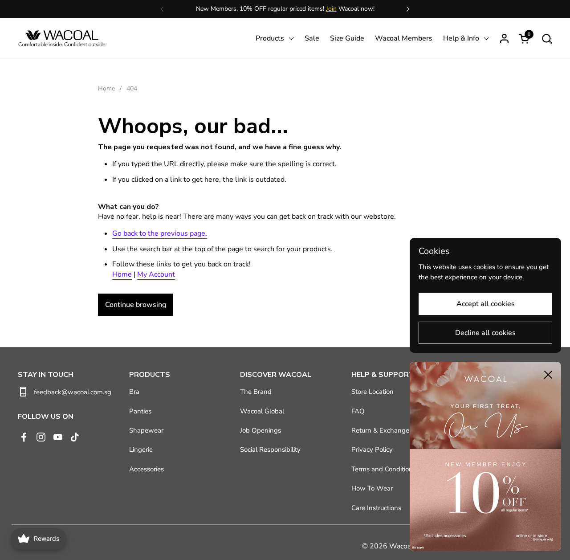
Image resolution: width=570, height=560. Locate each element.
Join (331, 8)
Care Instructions (376, 507)
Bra (134, 391)
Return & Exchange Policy (390, 430)
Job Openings (260, 430)
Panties (140, 411)
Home (122, 274)
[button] (546, 38)
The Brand (256, 391)
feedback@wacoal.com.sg (72, 392)
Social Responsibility (270, 449)
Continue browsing (135, 305)
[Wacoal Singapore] (62, 38)
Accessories (146, 469)
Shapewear (146, 430)
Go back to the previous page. (159, 233)
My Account (156, 274)
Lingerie (141, 449)
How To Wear (372, 488)
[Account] (504, 38)
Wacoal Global (262, 411)
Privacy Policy (372, 449)
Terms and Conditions (383, 469)
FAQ (358, 411)
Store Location (372, 391)
